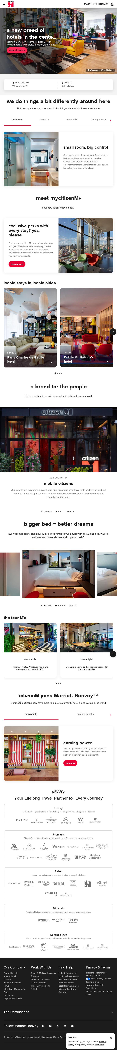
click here (99, 1044)
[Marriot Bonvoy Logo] (58, 791)
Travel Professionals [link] (41, 979)
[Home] (11, 4)
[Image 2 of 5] (58, 605)
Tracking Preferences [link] (96, 973)
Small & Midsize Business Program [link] (43, 974)
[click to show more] (113, 331)
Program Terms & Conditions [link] (94, 986)
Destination (22, 83)
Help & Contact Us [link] (67, 973)
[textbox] (31, 86)
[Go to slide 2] (58, 511)
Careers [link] (7, 979)
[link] (98, 978)
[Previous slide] (46, 511)
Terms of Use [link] (92, 982)
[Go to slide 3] (60, 511)
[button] (78, 85)
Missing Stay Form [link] (67, 989)
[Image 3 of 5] (60, 605)
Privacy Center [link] (93, 975)
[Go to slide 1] (56, 511)
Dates (67, 83)
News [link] (6, 986)
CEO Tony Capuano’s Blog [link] (14, 990)
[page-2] (57, 373)
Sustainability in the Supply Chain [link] (99, 993)
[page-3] (59, 373)
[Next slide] (71, 511)
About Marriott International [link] (10, 974)
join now (70, 763)
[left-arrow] (45, 605)
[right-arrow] (107, 121)
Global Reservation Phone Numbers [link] (67, 981)
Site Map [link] (62, 992)
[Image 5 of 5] (64, 605)
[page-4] (61, 373)
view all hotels (17, 50)
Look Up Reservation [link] (68, 976)
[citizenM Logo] (96, 4)
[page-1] (55, 373)
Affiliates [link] (35, 989)
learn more (17, 264)
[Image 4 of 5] (62, 605)
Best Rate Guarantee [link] (68, 986)
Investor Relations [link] (12, 982)
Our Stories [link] (9, 995)
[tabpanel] (58, 84)
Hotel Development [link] (40, 986)
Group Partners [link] (38, 982)
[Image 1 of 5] (56, 605)
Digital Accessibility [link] (13, 998)
